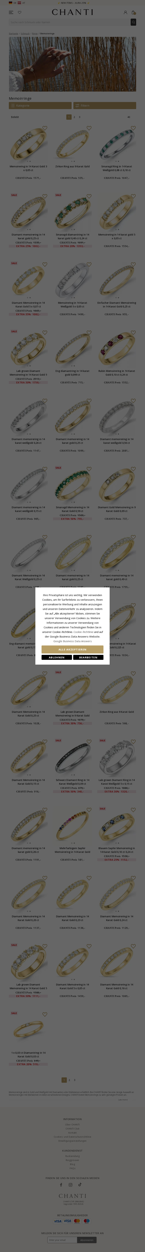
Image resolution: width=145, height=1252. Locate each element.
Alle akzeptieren (73, 649)
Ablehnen (57, 657)
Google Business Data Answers (72, 641)
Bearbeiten (88, 657)
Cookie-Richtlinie (83, 632)
